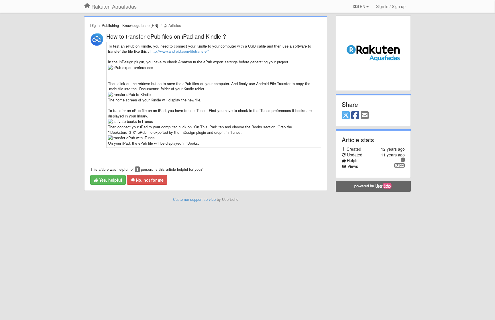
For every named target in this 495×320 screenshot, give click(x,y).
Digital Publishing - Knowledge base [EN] (124, 25)
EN (362, 6)
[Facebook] (355, 115)
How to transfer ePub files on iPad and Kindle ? (166, 36)
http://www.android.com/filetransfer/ (179, 51)
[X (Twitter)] (346, 115)
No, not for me (149, 180)
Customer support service (194, 199)
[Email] (365, 115)
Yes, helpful (110, 180)
